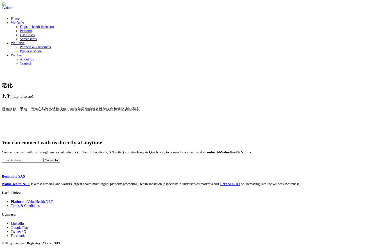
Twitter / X (18, 232)
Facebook (18, 236)
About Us (27, 59)
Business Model (31, 51)
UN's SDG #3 (230, 184)
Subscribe (51, 160)
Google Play (20, 227)
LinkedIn (17, 223)
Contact (25, 63)
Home (15, 19)
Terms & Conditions (25, 206)
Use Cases (27, 35)
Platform (26, 31)
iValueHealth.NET (16, 184)
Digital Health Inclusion (37, 27)
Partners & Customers (35, 47)
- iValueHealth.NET (32, 201)
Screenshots (28, 39)
